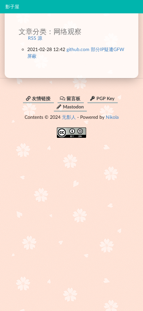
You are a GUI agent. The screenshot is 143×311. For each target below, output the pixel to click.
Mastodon (73, 106)
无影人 (69, 117)
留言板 (73, 98)
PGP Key (105, 98)
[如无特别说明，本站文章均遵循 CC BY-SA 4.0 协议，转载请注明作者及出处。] (71, 130)
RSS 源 (35, 38)
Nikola (112, 117)
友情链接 (41, 98)
